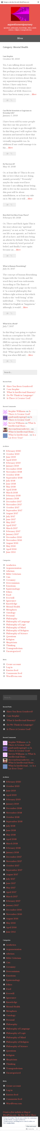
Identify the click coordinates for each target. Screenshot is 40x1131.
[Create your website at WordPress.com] (20, 2)
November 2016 (14, 540)
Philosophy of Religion (17, 630)
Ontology (11, 613)
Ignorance (11, 601)
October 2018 (12, 475)
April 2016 (11, 549)
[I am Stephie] (11, 100)
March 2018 (12, 492)
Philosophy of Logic (16, 624)
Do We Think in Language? (20, 395)
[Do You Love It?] (11, 205)
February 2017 (13, 531)
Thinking (10, 645)
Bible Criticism (13, 574)
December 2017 (14, 501)
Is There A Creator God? (19, 398)
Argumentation (13, 568)
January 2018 (12, 498)
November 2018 (14, 472)
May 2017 (10, 522)
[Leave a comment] (8, 100)
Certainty (11, 580)
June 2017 (11, 519)
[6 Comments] (8, 205)
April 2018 (11, 490)
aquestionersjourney (20, 24)
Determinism (13, 583)
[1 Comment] (8, 153)
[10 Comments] (8, 256)
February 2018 (13, 495)
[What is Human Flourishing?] (11, 313)
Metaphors (11, 610)
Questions (11, 636)
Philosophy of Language (18, 621)
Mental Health (13, 607)
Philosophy (11, 618)
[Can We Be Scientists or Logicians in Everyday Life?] (11, 153)
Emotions (11, 586)
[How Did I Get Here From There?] (11, 256)
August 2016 (12, 543)
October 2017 (12, 507)
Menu (20, 38)
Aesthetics (11, 565)
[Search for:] (20, 372)
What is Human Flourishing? (14, 266)
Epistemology (13, 589)
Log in (9, 667)
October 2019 (12, 454)
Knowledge (11, 604)
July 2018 (10, 481)
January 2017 (12, 534)
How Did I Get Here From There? (16, 215)
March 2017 (12, 528)
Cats (8, 577)
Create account (13, 664)
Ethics (9, 592)
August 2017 (12, 513)
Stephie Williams (16, 411)
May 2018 (11, 487)
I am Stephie (8, 56)
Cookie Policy (11, 1123)
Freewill (10, 598)
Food (8, 595)
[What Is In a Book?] (11, 361)
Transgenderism (14, 648)
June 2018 (11, 484)
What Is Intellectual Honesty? (21, 392)
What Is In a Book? (10, 324)
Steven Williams (16, 423)
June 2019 (11, 457)
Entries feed (12, 670)
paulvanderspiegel (17, 417)
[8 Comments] (8, 313)
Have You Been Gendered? (20, 386)
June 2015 (11, 552)
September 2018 (14, 478)
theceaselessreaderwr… (19, 429)
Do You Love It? (9, 164)
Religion (10, 639)
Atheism (10, 571)
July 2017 (10, 516)
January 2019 (12, 466)
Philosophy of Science (17, 633)
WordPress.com (14, 676)
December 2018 (14, 469)
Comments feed (14, 673)
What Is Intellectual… (18, 435)
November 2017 (14, 504)
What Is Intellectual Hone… (21, 432)
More (34, 94)
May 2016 (11, 546)
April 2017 (11, 525)
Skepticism (11, 642)
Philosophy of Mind (16, 627)
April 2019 (11, 460)
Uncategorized (13, 651)
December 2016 (14, 537)
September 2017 (14, 510)
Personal (10, 615)
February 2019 (13, 463)
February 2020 (13, 451)
